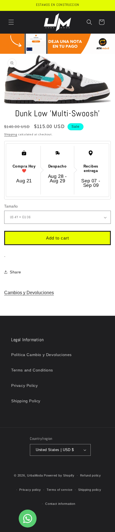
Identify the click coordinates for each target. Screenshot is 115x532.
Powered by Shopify (59, 475)
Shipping (10, 134)
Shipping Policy (25, 401)
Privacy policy (30, 489)
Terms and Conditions (32, 370)
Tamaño (11, 206)
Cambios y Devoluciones (29, 292)
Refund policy (90, 475)
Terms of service (60, 489)
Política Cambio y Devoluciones (41, 354)
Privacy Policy (24, 385)
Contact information (60, 503)
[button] (11, 22)
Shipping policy (89, 489)
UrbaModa (35, 475)
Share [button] (15, 272)
